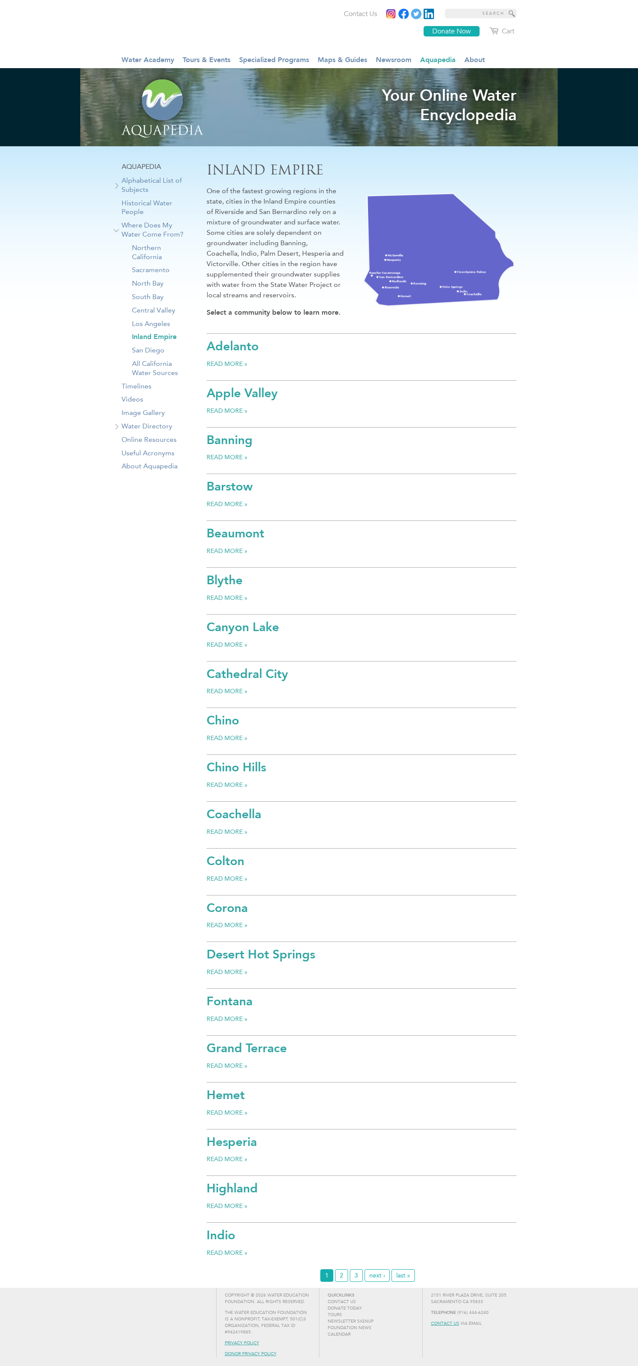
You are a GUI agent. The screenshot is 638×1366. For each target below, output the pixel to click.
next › (377, 1275)
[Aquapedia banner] (319, 107)
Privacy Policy (242, 1343)
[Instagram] (391, 14)
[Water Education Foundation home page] (191, 25)
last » (403, 1275)
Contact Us (445, 1323)
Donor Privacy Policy (250, 1353)
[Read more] (429, 14)
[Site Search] (512, 13)
